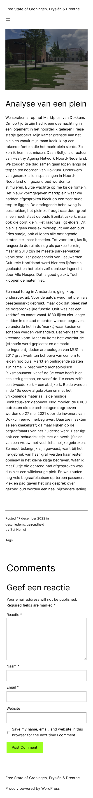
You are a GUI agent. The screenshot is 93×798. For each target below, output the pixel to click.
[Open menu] (8, 19)
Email (13, 687)
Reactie (14, 614)
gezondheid (35, 524)
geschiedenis (15, 524)
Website (13, 708)
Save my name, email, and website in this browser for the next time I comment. (47, 732)
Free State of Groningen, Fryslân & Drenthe (42, 9)
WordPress (50, 788)
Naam (13, 666)
